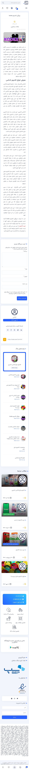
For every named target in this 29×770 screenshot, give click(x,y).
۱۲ (23, 557)
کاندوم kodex (18, 49)
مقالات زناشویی (15, 27)
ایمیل (25, 276)
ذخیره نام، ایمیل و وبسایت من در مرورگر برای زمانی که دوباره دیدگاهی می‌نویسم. (14, 292)
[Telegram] (11, 698)
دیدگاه (25, 251)
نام (26, 269)
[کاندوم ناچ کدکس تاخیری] (14, 362)
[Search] (3, 3)
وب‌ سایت (24, 284)
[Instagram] (14, 698)
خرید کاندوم (22, 226)
